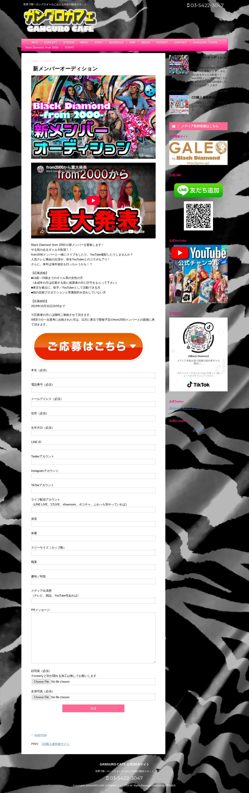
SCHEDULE (116, 42)
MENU (84, 42)
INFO (34, 42)
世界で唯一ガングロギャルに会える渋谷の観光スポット (124, 771)
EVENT (69, 47)
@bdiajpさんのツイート (184, 408)
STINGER (170, 785)
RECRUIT (162, 42)
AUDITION (41, 735)
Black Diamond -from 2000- (42, 47)
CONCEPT (50, 42)
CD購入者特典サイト (55, 744)
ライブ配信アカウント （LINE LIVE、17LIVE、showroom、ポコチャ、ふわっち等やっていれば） (80, 502)
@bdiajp (198, 430)
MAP (132, 42)
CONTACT (180, 42)
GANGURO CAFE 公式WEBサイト (124, 764)
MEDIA (145, 42)
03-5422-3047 (206, 5)
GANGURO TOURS (205, 42)
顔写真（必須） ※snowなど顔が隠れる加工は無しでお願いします (63, 673)
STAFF (98, 42)
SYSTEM (68, 42)
